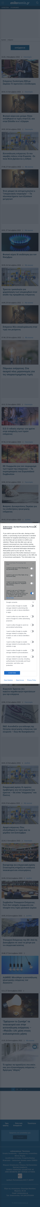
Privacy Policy (31, 680)
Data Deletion (8, 680)
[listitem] (20, 563)
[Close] (36, 527)
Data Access (20, 680)
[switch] (32, 568)
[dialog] (20, 603)
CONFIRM (12, 673)
